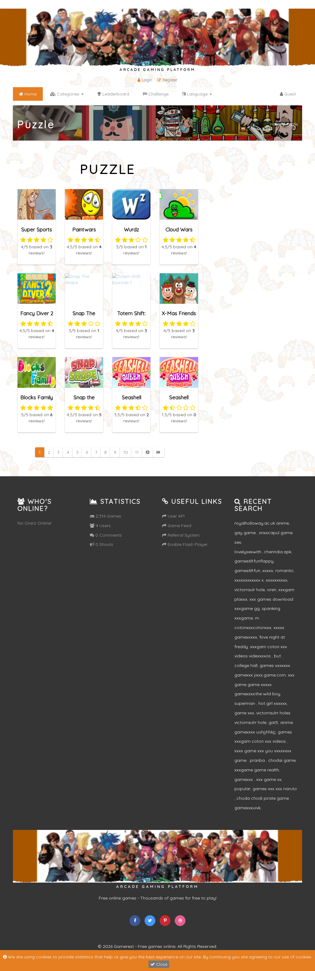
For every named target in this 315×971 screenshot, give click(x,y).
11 (137, 452)
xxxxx (267, 570)
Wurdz (131, 229)
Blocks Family (36, 397)
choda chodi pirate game (263, 798)
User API (175, 516)
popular (242, 788)
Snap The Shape (84, 316)
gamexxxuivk (247, 808)
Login (147, 79)
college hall (245, 665)
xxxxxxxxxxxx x (249, 580)
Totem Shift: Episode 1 (131, 316)
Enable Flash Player (187, 544)
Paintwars (84, 229)
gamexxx (244, 779)
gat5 (273, 722)
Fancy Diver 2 (36, 313)
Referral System (183, 535)
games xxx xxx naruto (275, 788)
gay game (245, 532)
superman (245, 703)
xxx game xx (268, 779)
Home (275, 123)
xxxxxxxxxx (276, 580)
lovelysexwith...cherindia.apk (262, 552)
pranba (258, 760)
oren (271, 589)
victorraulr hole (249, 589)
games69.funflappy (253, 561)
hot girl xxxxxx (272, 703)
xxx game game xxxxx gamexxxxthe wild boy (264, 684)
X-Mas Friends (179, 313)
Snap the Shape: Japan (84, 400)
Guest (289, 94)
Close (161, 964)
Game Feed (178, 525)
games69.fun (247, 570)
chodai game (282, 760)
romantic (284, 570)
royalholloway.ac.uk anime (261, 523)
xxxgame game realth (256, 770)
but (278, 656)
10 (125, 452)
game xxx (244, 713)
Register (170, 79)
